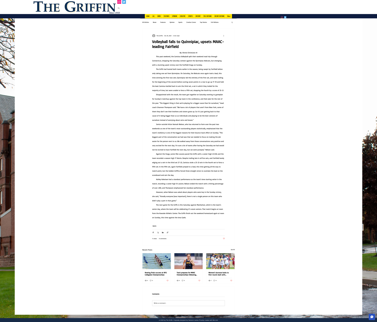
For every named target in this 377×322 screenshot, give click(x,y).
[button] (232, 22)
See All (233, 249)
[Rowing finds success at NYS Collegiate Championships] (156, 261)
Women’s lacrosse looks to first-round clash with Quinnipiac (219, 273)
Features (163, 22)
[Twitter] (124, 2)
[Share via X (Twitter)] (158, 232)
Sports (180, 22)
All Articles (145, 22)
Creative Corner (191, 22)
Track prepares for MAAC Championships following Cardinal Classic (186, 273)
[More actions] (223, 36)
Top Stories (203, 22)
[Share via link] (167, 232)
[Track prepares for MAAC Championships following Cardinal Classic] (188, 261)
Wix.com (215, 320)
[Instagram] (119, 2)
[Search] (119, 8)
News (154, 22)
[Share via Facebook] (153, 232)
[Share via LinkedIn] (163, 232)
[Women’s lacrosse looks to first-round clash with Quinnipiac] (220, 261)
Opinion (172, 22)
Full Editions (215, 22)
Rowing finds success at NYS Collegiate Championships (156, 273)
